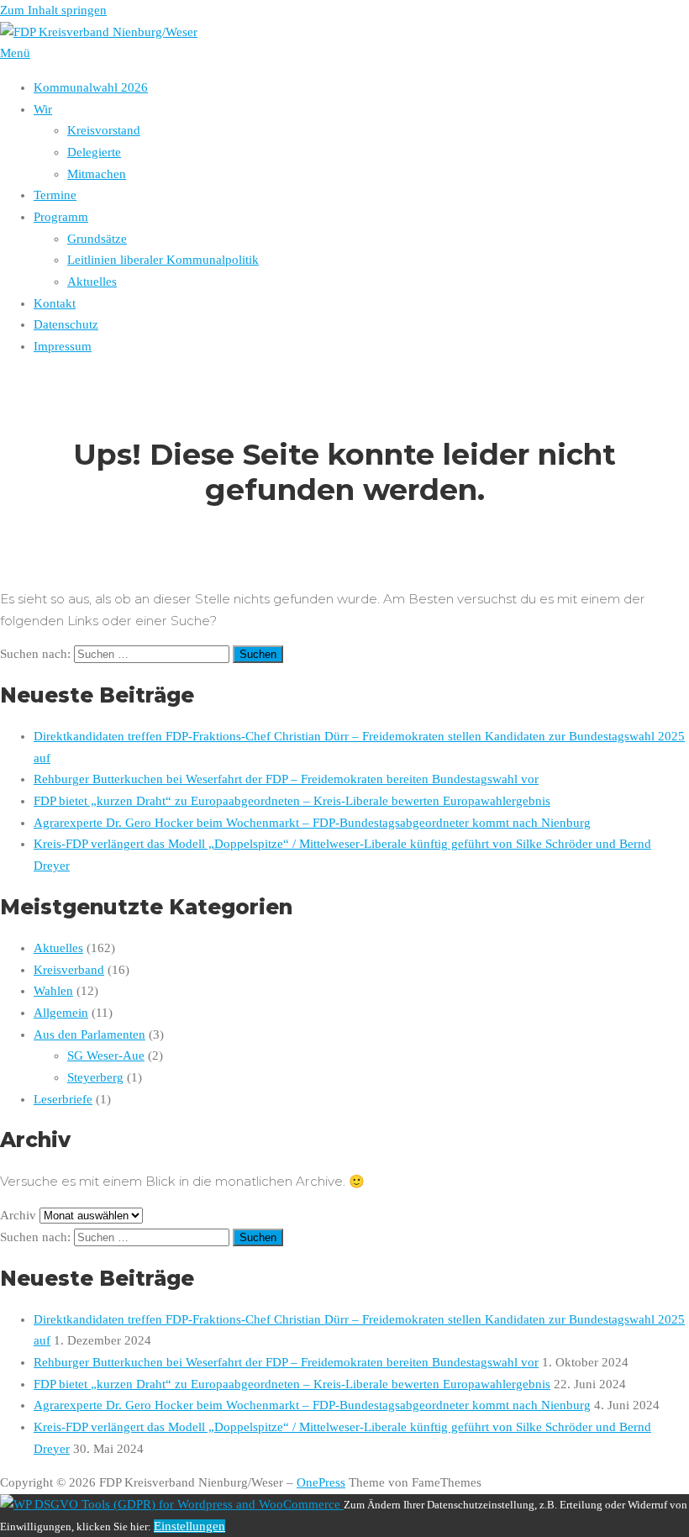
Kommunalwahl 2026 (91, 87)
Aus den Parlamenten (89, 1034)
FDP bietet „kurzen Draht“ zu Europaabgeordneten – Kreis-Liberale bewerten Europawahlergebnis (292, 801)
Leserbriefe (63, 1099)
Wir (43, 109)
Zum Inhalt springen (53, 10)
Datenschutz (66, 324)
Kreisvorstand (103, 130)
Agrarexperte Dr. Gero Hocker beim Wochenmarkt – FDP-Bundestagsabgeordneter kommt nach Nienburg (312, 822)
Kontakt (55, 303)
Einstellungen (189, 1526)
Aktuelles (92, 281)
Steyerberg (95, 1077)
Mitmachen (96, 174)
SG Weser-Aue (106, 1055)
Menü (15, 53)
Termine (55, 195)
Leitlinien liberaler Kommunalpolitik (163, 259)
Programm (61, 217)
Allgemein (61, 1012)
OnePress (321, 1482)
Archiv (18, 1215)
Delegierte (94, 152)
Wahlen (53, 990)
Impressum (63, 346)
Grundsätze (97, 238)
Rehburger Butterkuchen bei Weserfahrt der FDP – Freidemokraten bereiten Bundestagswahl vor (286, 779)
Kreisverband (69, 969)
